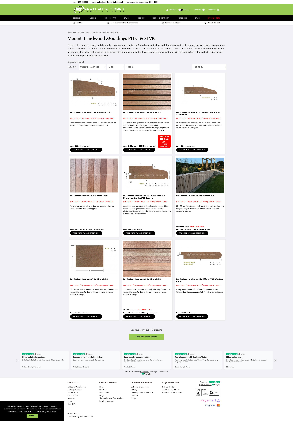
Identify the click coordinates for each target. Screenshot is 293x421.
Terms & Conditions (171, 390)
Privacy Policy (168, 387)
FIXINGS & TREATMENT (160, 18)
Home (70, 32)
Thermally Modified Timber (111, 398)
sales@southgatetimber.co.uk (110, 2)
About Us (103, 390)
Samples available (173, 23)
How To (134, 395)
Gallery (134, 390)
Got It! (32, 415)
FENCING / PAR (110, 18)
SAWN (197, 18)
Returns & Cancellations (172, 392)
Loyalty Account (106, 401)
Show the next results (146, 336)
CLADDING (92, 18)
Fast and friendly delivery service (124, 23)
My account (104, 392)
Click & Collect (214, 23)
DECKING (76, 18)
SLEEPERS (140, 18)
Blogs (101, 395)
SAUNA (126, 18)
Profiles (79, 23)
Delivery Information (140, 387)
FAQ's (133, 398)
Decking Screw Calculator (142, 392)
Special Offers (214, 18)
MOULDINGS (182, 18)
